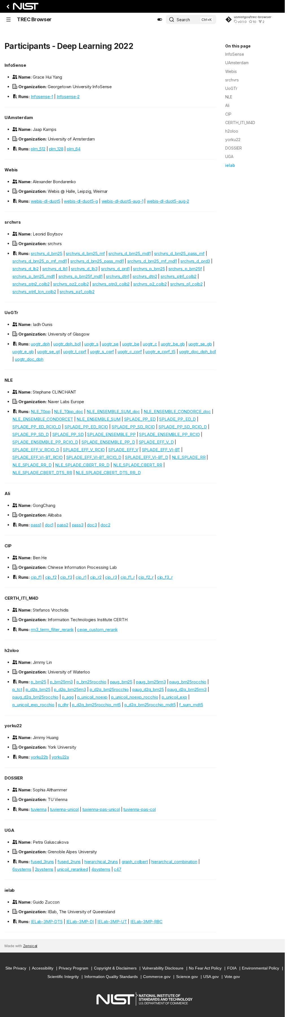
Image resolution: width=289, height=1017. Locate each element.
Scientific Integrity (63, 976)
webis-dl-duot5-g (81, 201)
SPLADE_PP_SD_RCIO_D (183, 426)
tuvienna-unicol (64, 809)
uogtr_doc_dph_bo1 (197, 351)
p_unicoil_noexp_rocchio (134, 697)
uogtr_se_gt (48, 351)
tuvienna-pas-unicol (101, 809)
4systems (100, 869)
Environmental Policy (260, 968)
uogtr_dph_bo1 (67, 344)
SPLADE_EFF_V (123, 449)
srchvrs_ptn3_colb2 (111, 284)
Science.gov (187, 976)
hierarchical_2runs (101, 861)
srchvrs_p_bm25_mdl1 (33, 276)
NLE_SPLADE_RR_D (32, 465)
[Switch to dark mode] (160, 19)
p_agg (68, 697)
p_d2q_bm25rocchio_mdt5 (150, 704)
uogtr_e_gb (23, 351)
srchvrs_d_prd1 (115, 268)
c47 (117, 869)
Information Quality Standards (111, 976)
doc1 (49, 525)
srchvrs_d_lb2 (25, 268)
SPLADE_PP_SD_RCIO (133, 426)
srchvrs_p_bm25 (149, 268)
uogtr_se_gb (200, 344)
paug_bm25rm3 (151, 682)
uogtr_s (91, 344)
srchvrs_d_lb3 (84, 268)
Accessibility (42, 968)
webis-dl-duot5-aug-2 (168, 201)
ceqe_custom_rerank (97, 629)
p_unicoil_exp (174, 697)
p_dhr (63, 704)
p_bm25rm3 (61, 682)
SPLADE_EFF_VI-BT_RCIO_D (94, 457)
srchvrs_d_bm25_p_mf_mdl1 (39, 261)
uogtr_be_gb (173, 344)
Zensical (30, 946)
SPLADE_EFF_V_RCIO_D (35, 449)
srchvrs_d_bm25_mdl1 (129, 253)
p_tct (17, 689)
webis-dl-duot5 (45, 201)
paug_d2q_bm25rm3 (187, 689)
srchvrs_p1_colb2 (186, 284)
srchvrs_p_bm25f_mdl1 (80, 276)
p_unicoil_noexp (92, 697)
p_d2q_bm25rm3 (70, 689)
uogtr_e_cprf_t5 (160, 351)
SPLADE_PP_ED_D (177, 419)
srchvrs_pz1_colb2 (77, 291)
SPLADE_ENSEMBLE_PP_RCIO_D (45, 442)
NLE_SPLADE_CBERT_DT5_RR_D (108, 472)
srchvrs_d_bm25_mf (85, 253)
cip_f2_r (146, 577)
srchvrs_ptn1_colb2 (178, 276)
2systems (44, 869)
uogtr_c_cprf (130, 351)
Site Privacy (15, 968)
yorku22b (39, 757)
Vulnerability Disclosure (162, 968)
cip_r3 (111, 577)
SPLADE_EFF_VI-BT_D (146, 457)
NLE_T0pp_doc (68, 411)
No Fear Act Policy (205, 968)
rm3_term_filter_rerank (52, 629)
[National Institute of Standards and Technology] (21, 8)
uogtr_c (150, 344)
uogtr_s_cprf (102, 351)
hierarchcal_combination (174, 861)
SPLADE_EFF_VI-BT (161, 449)
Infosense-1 (42, 96)
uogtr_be (130, 344)
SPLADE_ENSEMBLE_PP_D (108, 442)
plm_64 (73, 149)
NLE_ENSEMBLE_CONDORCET (42, 419)
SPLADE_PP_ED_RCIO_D (36, 426)
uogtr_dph (40, 344)
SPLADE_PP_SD (68, 434)
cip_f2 (51, 577)
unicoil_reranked (72, 869)
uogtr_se (110, 344)
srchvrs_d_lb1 (54, 268)
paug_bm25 (121, 682)
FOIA (232, 968)
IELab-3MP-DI (80, 921)
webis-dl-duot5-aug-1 (122, 201)
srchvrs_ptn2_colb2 (30, 284)
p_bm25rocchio (91, 682)
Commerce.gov (156, 976)
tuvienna (39, 809)
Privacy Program (73, 968)
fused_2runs (69, 861)
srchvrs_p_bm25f (185, 268)
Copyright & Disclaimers (115, 968)
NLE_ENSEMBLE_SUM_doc (113, 411)
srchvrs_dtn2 (145, 276)
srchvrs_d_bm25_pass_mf (179, 253)
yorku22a (60, 757)
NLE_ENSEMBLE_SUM (98, 419)
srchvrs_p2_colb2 (150, 284)
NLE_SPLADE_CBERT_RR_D (82, 465)
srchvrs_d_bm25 (46, 253)
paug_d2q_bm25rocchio (35, 697)
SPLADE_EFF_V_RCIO (84, 449)
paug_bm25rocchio (187, 682)
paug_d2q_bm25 (148, 689)
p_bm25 (38, 682)
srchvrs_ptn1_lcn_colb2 (34, 291)
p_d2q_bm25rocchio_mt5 (96, 704)
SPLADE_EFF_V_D (156, 442)
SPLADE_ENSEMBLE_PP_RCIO (169, 434)
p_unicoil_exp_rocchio (33, 704)
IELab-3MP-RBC (146, 921)
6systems (21, 869)
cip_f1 (36, 577)
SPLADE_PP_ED (140, 419)
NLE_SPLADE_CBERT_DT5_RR (42, 472)
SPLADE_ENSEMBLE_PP (111, 434)
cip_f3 (66, 577)
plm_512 (38, 149)
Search (183, 19)
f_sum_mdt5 (191, 704)
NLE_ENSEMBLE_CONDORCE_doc (177, 411)
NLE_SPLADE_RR (189, 457)
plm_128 (56, 149)
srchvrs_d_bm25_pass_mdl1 (97, 261)
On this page (238, 46)
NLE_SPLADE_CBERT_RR (137, 465)
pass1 (36, 525)
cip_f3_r (165, 577)
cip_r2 (96, 577)
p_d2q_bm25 (38, 689)
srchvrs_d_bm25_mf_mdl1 (152, 261)
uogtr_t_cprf (74, 351)
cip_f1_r (128, 577)
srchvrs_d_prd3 (195, 261)
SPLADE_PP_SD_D (30, 434)
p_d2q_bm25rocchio (109, 689)
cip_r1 (81, 577)
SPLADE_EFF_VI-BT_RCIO (37, 457)
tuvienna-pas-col (139, 809)
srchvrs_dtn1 (117, 276)
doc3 (92, 525)
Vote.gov (232, 976)
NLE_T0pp (41, 411)
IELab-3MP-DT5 (47, 921)
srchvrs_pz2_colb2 (71, 284)
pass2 (62, 525)
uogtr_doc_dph (29, 359)
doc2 (105, 525)
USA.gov (211, 976)
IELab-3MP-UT (112, 921)
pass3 (78, 525)
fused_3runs (42, 861)
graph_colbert (135, 861)
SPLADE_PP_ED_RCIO (86, 426)
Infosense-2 (68, 96)
